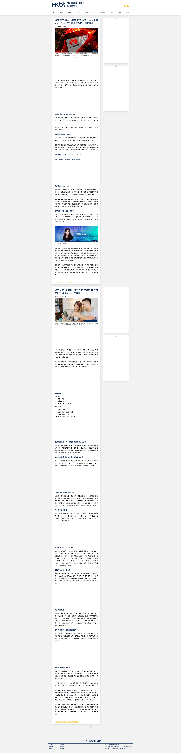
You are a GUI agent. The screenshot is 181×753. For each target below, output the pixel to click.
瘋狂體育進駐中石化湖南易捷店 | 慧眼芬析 (68, 154)
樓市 (79, 12)
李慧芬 (56, 26)
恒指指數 (69, 282)
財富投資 (70, 12)
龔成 (56, 296)
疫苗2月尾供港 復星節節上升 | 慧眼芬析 (67, 159)
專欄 (127, 12)
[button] (63, 12)
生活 (112, 12)
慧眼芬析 (75, 282)
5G (56, 282)
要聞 (61, 12)
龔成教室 (76, 721)
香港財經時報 (71, 6)
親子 (94, 12)
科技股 (81, 282)
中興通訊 (62, 282)
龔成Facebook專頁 (72, 690)
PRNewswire (58, 736)
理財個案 (57, 350)
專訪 (120, 12)
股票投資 (65, 721)
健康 (87, 12)
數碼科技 (103, 12)
